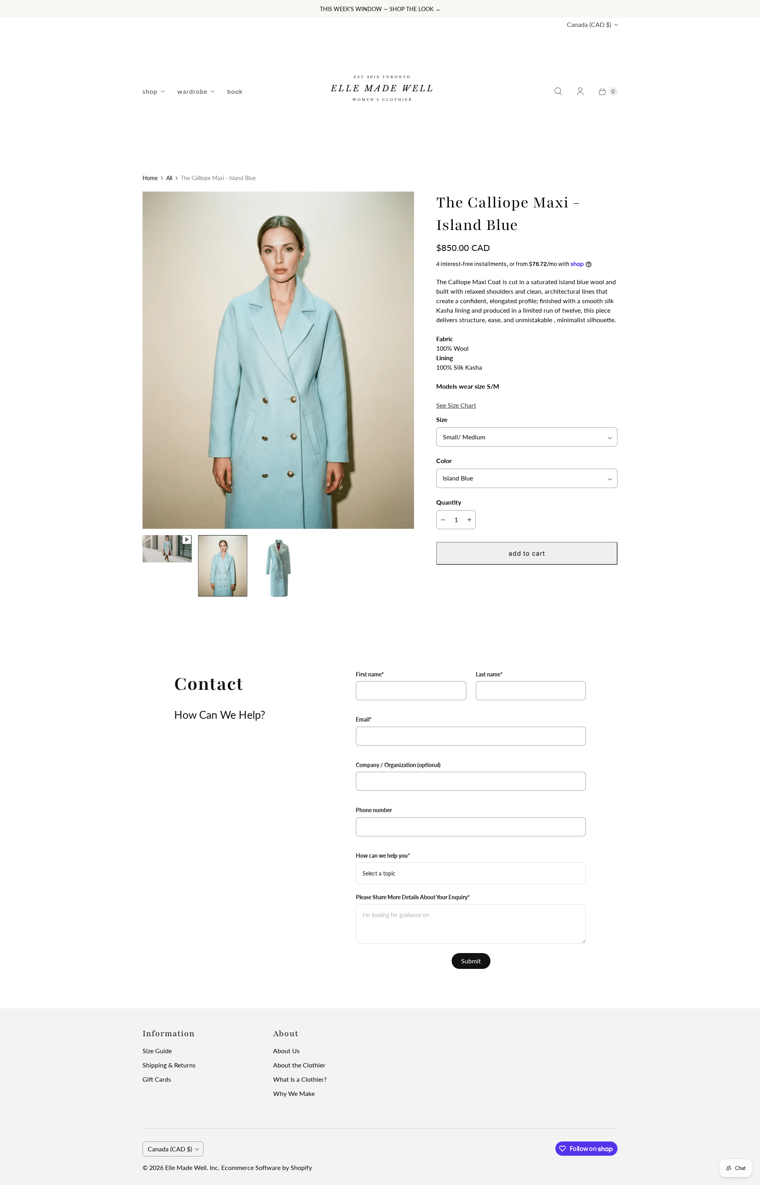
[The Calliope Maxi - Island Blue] (278, 360)
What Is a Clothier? (300, 1079)
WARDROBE (192, 91)
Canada (589, 24)
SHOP (150, 91)
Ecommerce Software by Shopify (266, 1167)
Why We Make (294, 1093)
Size (442, 419)
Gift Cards (156, 1079)
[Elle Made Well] (380, 91)
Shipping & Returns (169, 1065)
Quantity (448, 502)
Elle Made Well (186, 1167)
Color (444, 460)
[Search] (558, 91)
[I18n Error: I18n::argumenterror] (167, 548)
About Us (286, 1050)
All (169, 178)
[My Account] (580, 91)
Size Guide (157, 1050)
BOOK (235, 91)
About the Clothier (299, 1065)
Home (150, 178)
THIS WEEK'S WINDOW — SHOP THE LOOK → (380, 9)
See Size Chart (456, 405)
